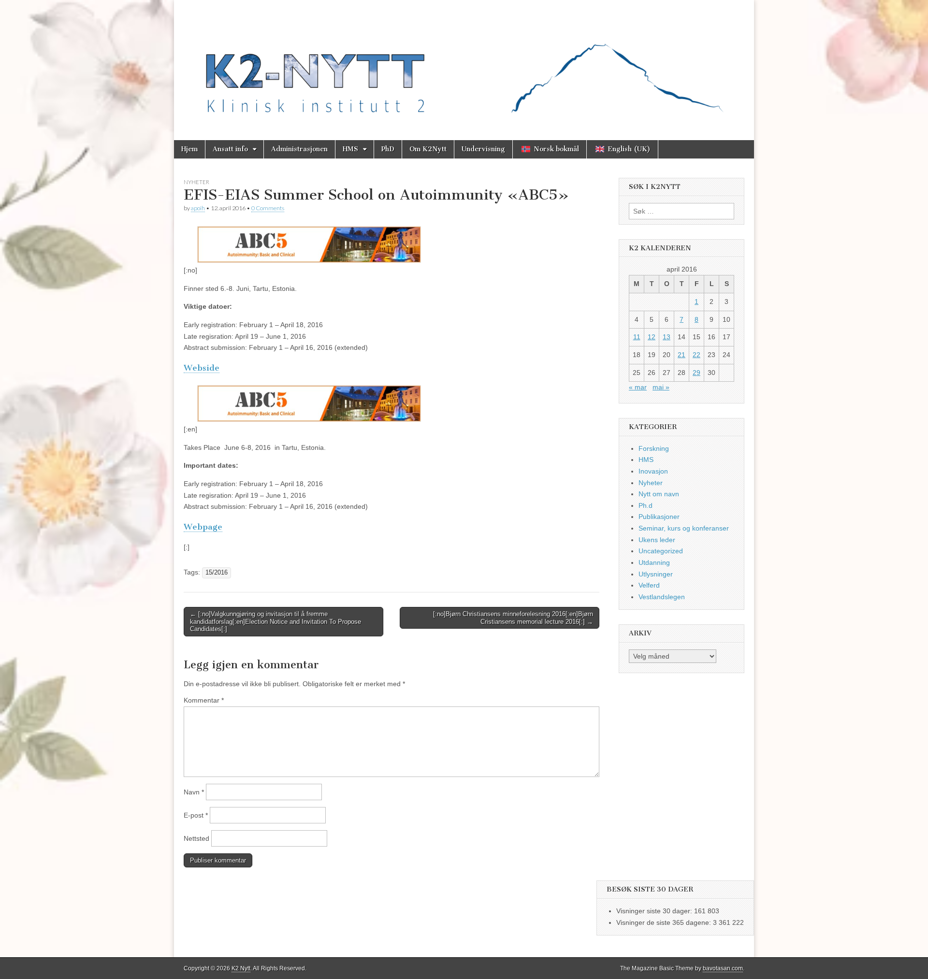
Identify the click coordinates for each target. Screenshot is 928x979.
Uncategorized (660, 551)
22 (696, 355)
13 (666, 337)
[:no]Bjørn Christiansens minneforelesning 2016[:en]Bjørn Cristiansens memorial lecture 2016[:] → (513, 617)
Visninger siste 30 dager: (655, 911)
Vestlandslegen (661, 597)
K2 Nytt (241, 968)
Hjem (189, 149)
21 (681, 355)
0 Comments (267, 208)
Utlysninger (655, 574)
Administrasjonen (299, 149)
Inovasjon (653, 471)
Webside (201, 368)
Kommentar (204, 700)
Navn (194, 792)
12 (651, 337)
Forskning (653, 448)
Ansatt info (230, 149)
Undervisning (483, 149)
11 (636, 337)
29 (696, 372)
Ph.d (645, 505)
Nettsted (196, 838)
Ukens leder (656, 540)
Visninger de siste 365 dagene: (664, 922)
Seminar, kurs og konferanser (683, 528)
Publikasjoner (659, 516)
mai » (660, 387)
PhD (387, 149)
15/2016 (216, 572)
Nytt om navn (658, 494)
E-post (196, 815)
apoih (198, 208)
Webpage (203, 527)
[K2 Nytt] (464, 63)
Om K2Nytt (428, 149)
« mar (638, 387)
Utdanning (654, 562)
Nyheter (196, 182)
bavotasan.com (723, 968)
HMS (350, 149)
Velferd (649, 585)
